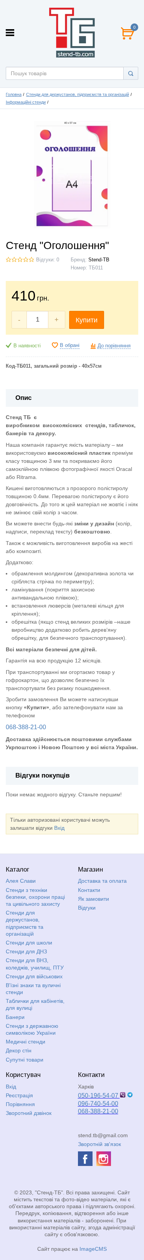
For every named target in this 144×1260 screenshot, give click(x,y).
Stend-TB (98, 260)
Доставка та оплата (102, 881)
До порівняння (114, 345)
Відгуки (87, 908)
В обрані (69, 345)
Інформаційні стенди (26, 102)
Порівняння (20, 1104)
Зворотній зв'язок (99, 1144)
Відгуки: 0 (47, 260)
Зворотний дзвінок (28, 1113)
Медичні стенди (25, 1042)
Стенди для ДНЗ (26, 951)
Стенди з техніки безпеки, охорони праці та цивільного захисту (35, 897)
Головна (14, 94)
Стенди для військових (34, 976)
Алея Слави (21, 881)
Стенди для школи (29, 943)
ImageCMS (93, 1249)
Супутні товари (24, 1060)
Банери (15, 1017)
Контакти (89, 890)
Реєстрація (19, 1095)
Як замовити (93, 899)
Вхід (59, 828)
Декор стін (18, 1050)
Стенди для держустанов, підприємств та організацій (77, 94)
